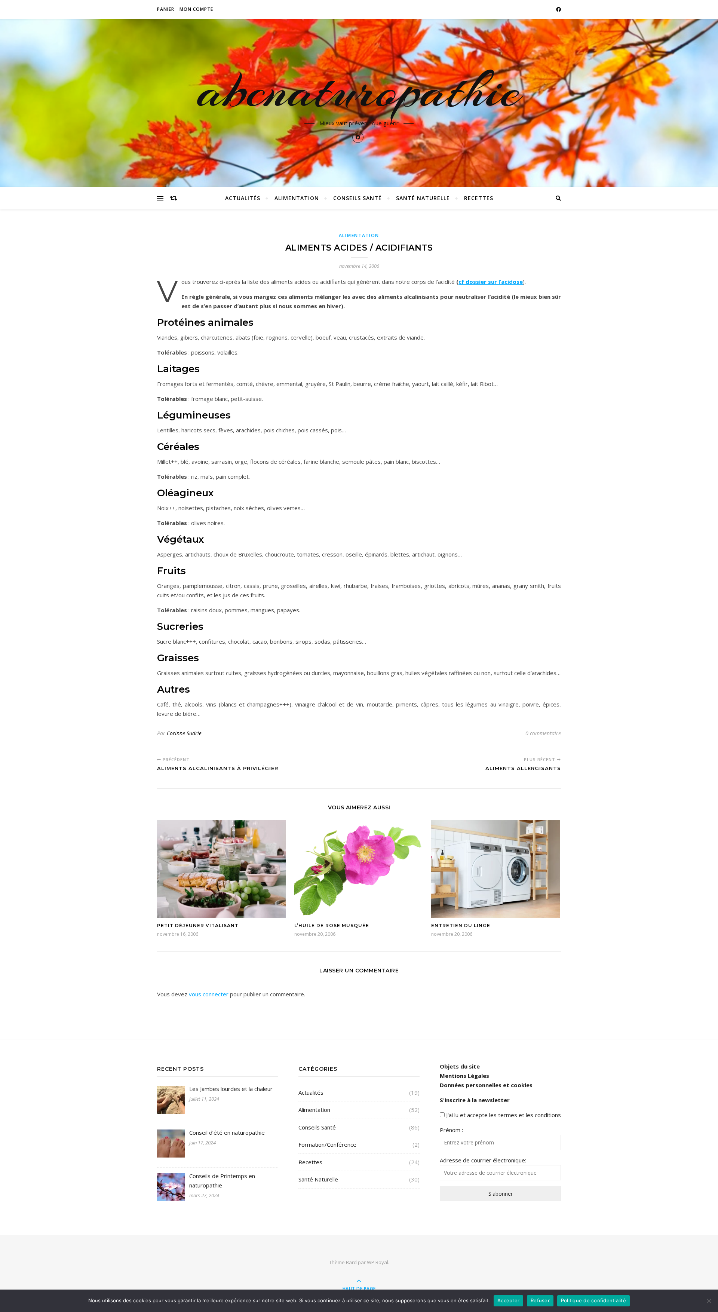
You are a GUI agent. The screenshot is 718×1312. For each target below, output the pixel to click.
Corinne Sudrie (184, 733)
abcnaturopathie (359, 90)
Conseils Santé (357, 198)
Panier (165, 9)
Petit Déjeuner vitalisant (198, 925)
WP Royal (377, 1262)
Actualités (242, 198)
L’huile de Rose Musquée (331, 925)
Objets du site (460, 1066)
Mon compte (196, 9)
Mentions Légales (464, 1075)
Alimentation (296, 198)
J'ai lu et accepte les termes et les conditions (503, 1115)
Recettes (478, 198)
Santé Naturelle (423, 198)
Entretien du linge (460, 925)
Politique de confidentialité (593, 1300)
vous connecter (208, 994)
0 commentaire (543, 733)
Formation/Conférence (327, 1144)
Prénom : (451, 1130)
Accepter (508, 1300)
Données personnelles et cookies (486, 1085)
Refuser (540, 1300)
